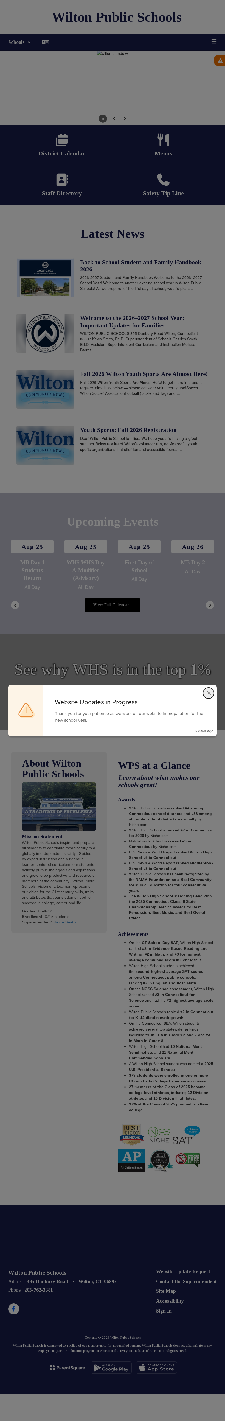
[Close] (208, 693)
